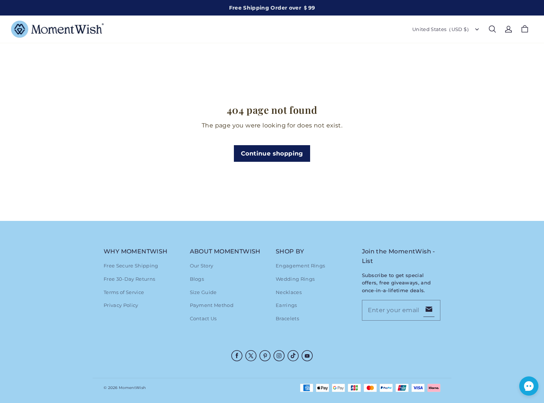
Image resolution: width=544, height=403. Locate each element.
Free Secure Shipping (131, 266)
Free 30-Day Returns (129, 279)
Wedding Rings (295, 279)
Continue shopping (272, 153)
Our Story (202, 266)
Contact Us (203, 318)
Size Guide (203, 292)
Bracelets (287, 318)
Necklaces (289, 292)
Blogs (197, 279)
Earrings (286, 305)
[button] (492, 29)
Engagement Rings (300, 266)
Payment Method (212, 305)
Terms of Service (124, 292)
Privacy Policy (121, 305)
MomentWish (132, 387)
